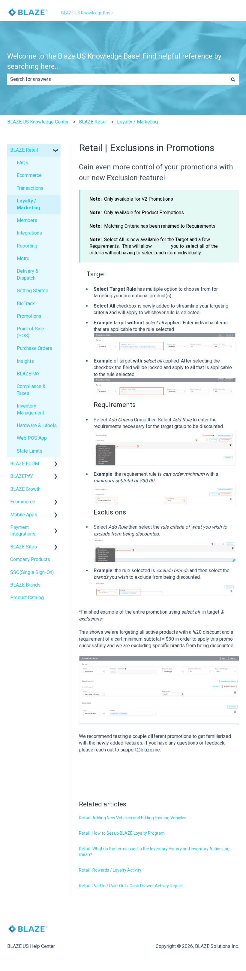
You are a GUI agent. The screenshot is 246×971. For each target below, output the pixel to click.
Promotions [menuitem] (29, 316)
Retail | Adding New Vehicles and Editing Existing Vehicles (132, 817)
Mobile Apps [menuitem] (23, 514)
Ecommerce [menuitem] (29, 175)
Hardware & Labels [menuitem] (37, 425)
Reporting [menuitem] (27, 246)
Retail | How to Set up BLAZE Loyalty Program (122, 833)
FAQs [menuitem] (22, 162)
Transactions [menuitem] (30, 188)
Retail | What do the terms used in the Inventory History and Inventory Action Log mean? (154, 851)
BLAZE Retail (92, 122)
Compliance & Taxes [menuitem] (31, 390)
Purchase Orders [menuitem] (34, 348)
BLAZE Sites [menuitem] (23, 547)
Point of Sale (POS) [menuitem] (30, 332)
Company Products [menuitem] (30, 559)
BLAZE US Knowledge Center (38, 122)
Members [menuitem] (27, 220)
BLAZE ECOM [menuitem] (24, 463)
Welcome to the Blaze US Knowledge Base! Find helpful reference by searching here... (114, 61)
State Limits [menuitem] (29, 451)
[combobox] (117, 79)
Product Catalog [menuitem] (27, 597)
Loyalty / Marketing (137, 122)
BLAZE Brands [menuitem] (25, 585)
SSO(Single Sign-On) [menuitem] (32, 572)
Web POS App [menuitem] (32, 438)
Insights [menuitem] (25, 361)
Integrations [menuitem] (29, 233)
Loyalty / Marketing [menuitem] (28, 204)
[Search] (233, 79)
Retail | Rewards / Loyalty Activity (110, 870)
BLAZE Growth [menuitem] (25, 489)
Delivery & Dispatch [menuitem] (27, 274)
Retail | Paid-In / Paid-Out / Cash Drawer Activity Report (131, 885)
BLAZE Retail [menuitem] (24, 150)
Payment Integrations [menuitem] (22, 530)
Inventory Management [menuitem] (30, 409)
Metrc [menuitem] (23, 258)
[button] (56, 150)
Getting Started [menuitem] (32, 290)
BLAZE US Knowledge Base (86, 13)
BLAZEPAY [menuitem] (28, 374)
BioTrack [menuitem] (26, 303)
